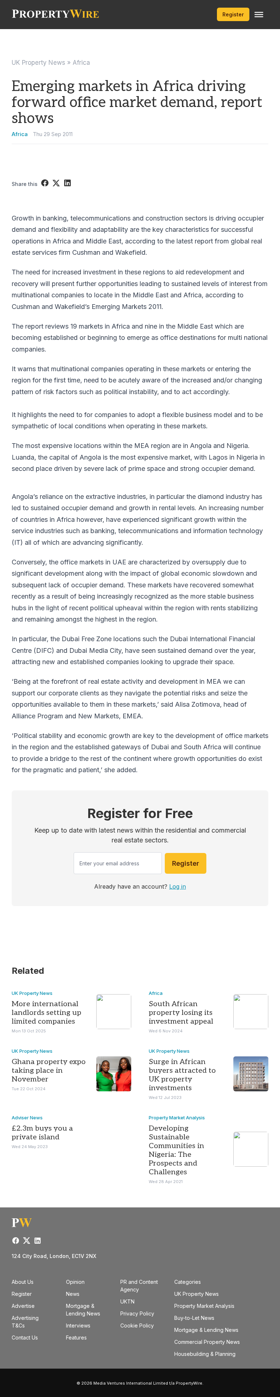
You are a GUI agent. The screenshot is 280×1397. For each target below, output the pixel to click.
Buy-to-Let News (194, 1318)
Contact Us (25, 1337)
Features (76, 1337)
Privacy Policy (137, 1313)
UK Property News (38, 62)
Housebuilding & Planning (205, 1354)
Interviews (78, 1325)
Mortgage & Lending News (206, 1330)
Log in (177, 886)
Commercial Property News (207, 1342)
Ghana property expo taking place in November (49, 1070)
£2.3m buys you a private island (42, 1133)
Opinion (75, 1282)
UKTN (127, 1301)
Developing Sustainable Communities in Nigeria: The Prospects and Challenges (176, 1150)
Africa (81, 62)
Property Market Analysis (177, 1117)
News (72, 1294)
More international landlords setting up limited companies (46, 1013)
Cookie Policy (137, 1325)
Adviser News (27, 1117)
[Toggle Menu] (258, 14)
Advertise (23, 1306)
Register (233, 14)
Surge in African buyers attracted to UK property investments (182, 1074)
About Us (23, 1282)
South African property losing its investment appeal (181, 1013)
